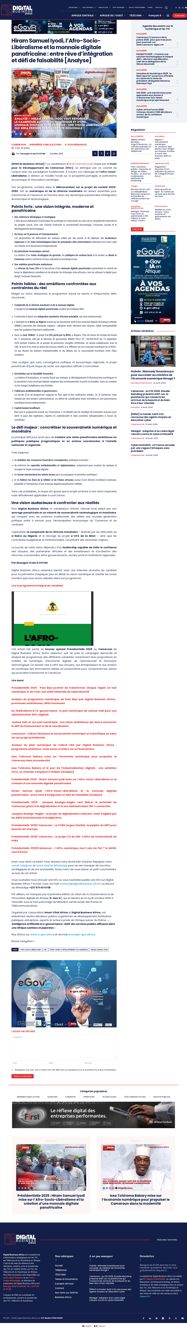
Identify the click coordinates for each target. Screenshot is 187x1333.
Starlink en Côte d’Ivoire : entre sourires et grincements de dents (163, 214)
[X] (182, 7)
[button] (166, 7)
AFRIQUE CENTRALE (140, 163)
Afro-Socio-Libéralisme (30, 950)
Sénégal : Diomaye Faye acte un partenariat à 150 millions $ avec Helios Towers (140, 216)
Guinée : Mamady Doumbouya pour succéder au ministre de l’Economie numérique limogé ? (153, 374)
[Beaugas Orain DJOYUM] (13, 153)
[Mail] (156, 1318)
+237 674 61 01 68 (40, 887)
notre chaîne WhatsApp (51, 865)
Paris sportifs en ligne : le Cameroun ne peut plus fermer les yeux (165, 193)
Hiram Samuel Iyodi (80, 164)
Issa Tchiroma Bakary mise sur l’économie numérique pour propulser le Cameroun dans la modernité (136, 1200)
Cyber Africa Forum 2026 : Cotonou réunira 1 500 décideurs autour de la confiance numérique (154, 113)
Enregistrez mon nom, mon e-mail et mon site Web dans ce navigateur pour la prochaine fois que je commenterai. (65, 1070)
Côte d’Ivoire (161, 206)
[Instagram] (179, 7)
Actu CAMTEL (137, 136)
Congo (134, 186)
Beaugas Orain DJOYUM (32, 154)
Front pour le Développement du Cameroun (69, 950)
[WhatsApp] (114, 153)
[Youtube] (182, 1318)
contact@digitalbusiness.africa (80, 883)
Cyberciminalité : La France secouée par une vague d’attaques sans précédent (153, 448)
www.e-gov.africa (42, 934)
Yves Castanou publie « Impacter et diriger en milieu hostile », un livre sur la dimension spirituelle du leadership (141, 173)
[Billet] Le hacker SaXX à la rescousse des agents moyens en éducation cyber (151, 417)
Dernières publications (45, 145)
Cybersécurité (162, 163)
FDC (45, 950)
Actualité (141, 34)
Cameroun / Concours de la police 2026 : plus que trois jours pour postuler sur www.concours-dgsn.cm (154, 41)
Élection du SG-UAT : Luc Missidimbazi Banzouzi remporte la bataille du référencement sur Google (141, 195)
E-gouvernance (76, 145)
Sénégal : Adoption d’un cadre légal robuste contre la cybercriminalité (152, 432)
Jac (13, 813)
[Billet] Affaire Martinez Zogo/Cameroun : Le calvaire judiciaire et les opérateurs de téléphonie (141, 145)
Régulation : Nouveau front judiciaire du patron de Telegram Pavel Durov (164, 171)
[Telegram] (163, 1318)
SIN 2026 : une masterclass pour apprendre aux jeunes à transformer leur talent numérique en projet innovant (154, 96)
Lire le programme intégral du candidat (37, 585)
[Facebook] (176, 7)
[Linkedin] (150, 1318)
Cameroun (18, 145)
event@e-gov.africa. (82, 934)
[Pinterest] (107, 153)
